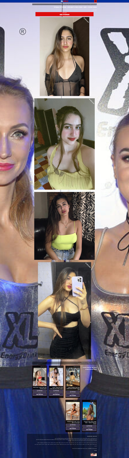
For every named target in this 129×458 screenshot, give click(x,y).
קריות (55, 442)
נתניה (66, 444)
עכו (61, 442)
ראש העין (55, 444)
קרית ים (49, 442)
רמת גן (43, 444)
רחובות (49, 444)
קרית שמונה (42, 442)
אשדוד (91, 444)
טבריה (75, 442)
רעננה (37, 444)
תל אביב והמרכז (94, 444)
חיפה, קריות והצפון (89, 442)
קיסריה (57, 442)
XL (64, 1)
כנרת (69, 442)
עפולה (59, 442)
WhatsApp (73, 391)
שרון (35, 444)
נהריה (65, 442)
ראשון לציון (51, 444)
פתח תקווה (61, 444)
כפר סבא (71, 444)
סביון (64, 444)
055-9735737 (73, 428)
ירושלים (39, 442)
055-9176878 (73, 395)
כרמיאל (67, 442)
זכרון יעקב (80, 442)
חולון (73, 444)
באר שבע (93, 442)
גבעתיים (83, 444)
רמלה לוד (45, 444)
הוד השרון (80, 444)
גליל (82, 442)
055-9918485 (89, 429)
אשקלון (88, 444)
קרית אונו (58, 444)
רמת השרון (40, 444)
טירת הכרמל (72, 442)
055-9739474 (64, 15)
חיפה (77, 442)
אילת (96, 442)
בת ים (86, 444)
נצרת (63, 442)
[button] (95, 1)
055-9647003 (56, 394)
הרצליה (78, 444)
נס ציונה (68, 444)
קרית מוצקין (45, 442)
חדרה (75, 444)
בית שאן (85, 442)
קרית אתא (52, 442)
